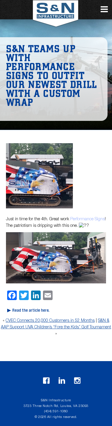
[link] (87, 219)
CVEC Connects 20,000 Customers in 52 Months (50, 321)
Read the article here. (30, 311)
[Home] (56, 15)
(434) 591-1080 (56, 411)
